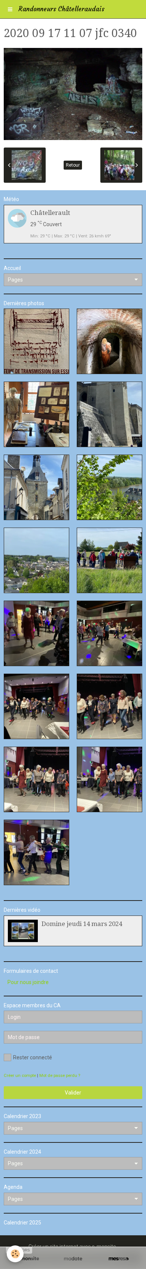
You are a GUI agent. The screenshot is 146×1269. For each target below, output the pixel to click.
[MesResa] (119, 1259)
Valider (73, 1093)
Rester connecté (32, 1057)
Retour (73, 165)
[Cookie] (15, 1253)
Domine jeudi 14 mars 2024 (82, 924)
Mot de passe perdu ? (59, 1075)
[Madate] (73, 1259)
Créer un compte (20, 1075)
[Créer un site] (27, 1259)
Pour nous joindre (28, 982)
